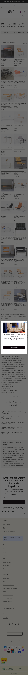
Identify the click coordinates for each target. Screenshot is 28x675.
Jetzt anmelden (14, 347)
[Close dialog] (25, 322)
